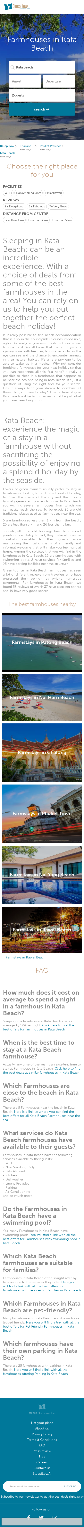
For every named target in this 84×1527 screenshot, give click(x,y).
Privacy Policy (42, 1434)
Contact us (42, 1468)
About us (42, 1428)
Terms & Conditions (42, 1440)
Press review (42, 1451)
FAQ (42, 1445)
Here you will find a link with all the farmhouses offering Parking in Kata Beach (35, 1372)
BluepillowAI (42, 1474)
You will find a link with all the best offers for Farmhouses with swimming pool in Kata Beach (41, 1239)
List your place (42, 1423)
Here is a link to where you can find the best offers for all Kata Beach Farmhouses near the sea (41, 1116)
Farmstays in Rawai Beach (26, 957)
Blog (42, 1457)
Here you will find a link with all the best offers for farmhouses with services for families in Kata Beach (42, 1286)
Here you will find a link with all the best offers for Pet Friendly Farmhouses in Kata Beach (41, 1326)
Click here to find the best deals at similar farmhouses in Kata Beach (41, 1070)
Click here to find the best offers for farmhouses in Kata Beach (38, 1027)
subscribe (70, 1486)
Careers (42, 1462)
